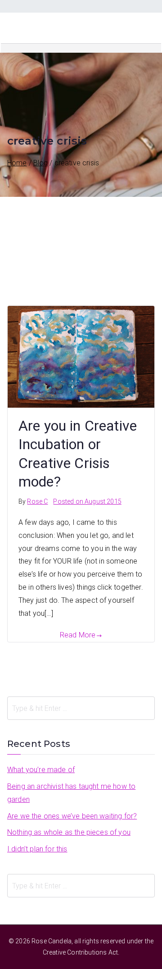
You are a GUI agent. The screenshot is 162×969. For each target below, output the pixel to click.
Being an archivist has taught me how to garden (71, 793)
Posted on (87, 501)
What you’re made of (41, 769)
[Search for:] (81, 708)
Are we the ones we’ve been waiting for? (72, 816)
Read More (77, 635)
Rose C (37, 501)
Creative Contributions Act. (81, 952)
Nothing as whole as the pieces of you (68, 832)
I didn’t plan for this (37, 849)
